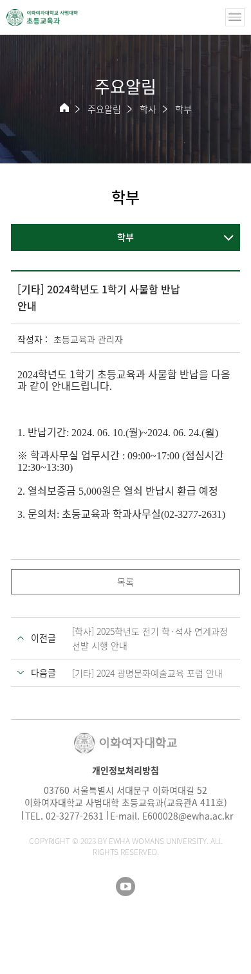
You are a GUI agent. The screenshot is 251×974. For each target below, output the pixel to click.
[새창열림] (125, 886)
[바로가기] (42, 17)
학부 (183, 108)
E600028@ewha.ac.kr (187, 815)
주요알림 (104, 108)
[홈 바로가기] (64, 107)
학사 (148, 108)
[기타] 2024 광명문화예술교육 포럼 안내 (147, 672)
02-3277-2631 (75, 815)
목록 (125, 581)
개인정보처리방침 (125, 770)
